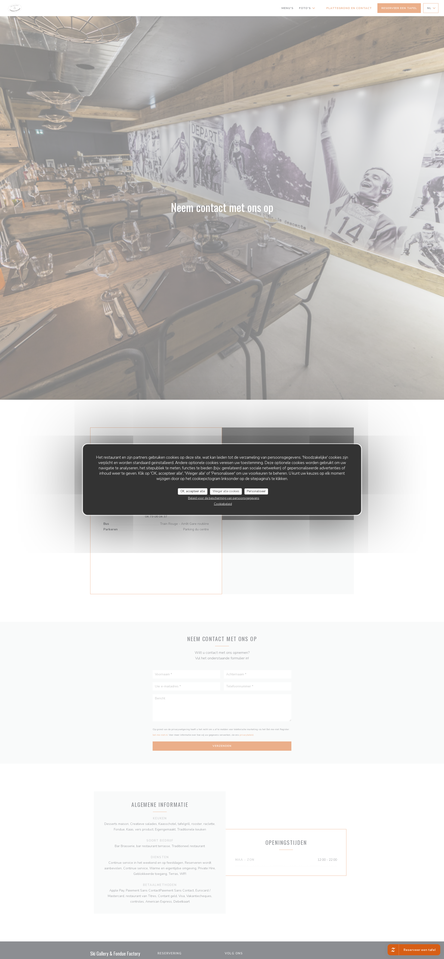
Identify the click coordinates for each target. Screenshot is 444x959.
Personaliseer (256, 491)
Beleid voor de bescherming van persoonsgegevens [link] (223, 498)
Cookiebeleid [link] (223, 504)
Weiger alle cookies (226, 491)
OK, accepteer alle (192, 491)
